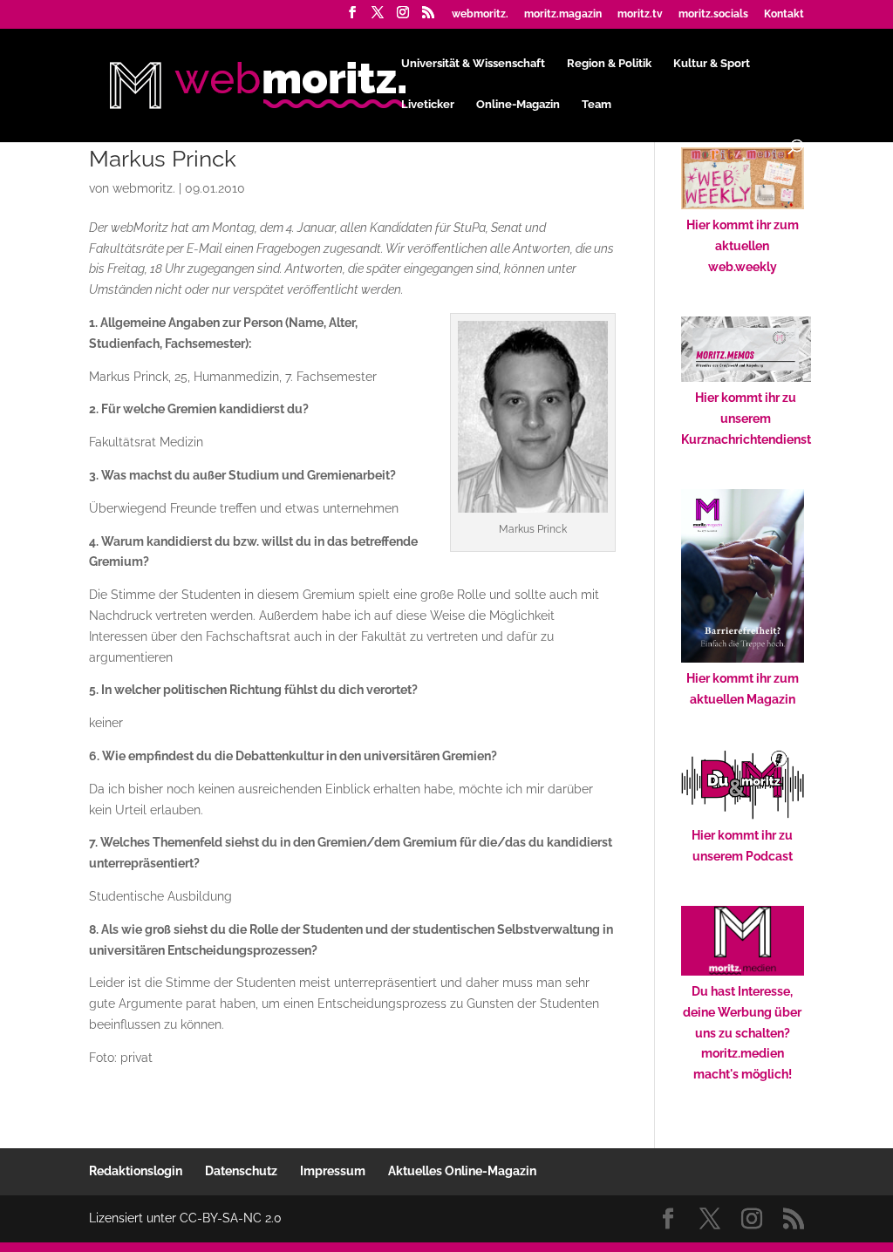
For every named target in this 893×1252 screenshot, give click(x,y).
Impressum (332, 1171)
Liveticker (427, 105)
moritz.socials (713, 14)
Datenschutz (241, 1171)
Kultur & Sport (711, 64)
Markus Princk (162, 159)
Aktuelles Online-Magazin (462, 1171)
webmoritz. (480, 14)
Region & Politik (609, 64)
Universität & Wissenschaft (473, 64)
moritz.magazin (563, 14)
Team (596, 105)
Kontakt (784, 14)
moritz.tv (640, 14)
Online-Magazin (518, 105)
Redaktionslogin (135, 1171)
